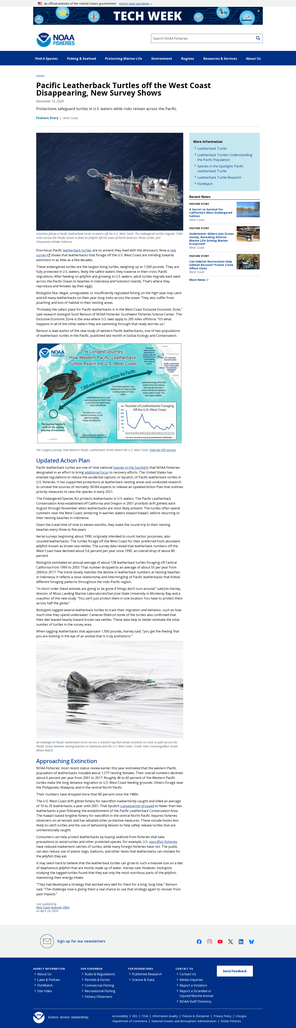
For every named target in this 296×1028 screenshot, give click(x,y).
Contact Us (184, 968)
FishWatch (205, 184)
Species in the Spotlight (131, 467)
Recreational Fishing (100, 991)
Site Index (44, 991)
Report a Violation (193, 985)
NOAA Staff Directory (195, 1001)
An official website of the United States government (96, 3)
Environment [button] (161, 58)
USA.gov (241, 1016)
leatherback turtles (77, 250)
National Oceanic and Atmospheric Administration (183, 1021)
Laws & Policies (48, 980)
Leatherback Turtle (212, 148)
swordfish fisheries (163, 841)
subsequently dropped (137, 806)
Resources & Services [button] (220, 58)
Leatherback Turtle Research (219, 177)
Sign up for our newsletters (81, 941)
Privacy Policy (222, 1016)
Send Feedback (235, 971)
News (40, 76)
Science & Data (143, 980)
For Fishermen (91, 968)
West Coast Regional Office (53, 907)
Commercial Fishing (99, 985)
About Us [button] (253, 58)
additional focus (97, 472)
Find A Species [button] (46, 58)
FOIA (145, 1016)
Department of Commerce (129, 1021)
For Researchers (140, 968)
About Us (44, 974)
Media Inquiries (191, 980)
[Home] (54, 38)
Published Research (147, 974)
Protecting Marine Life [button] (123, 58)
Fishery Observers (98, 996)
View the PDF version (163, 450)
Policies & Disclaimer (195, 1016)
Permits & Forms (97, 980)
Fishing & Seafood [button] (81, 58)
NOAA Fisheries (231, 1021)
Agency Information (49, 968)
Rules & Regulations (100, 974)
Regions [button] (187, 58)
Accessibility (120, 1016)
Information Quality (165, 1016)
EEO (135, 1016)
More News (197, 280)
